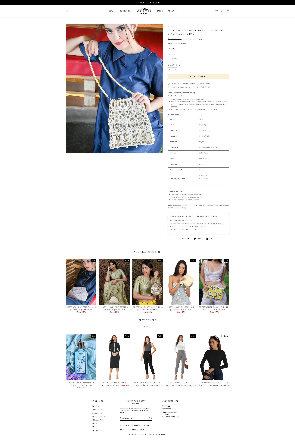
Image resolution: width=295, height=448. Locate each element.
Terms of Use (97, 410)
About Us (96, 406)
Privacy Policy (97, 413)
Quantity (174, 65)
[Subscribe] (150, 418)
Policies (98, 401)
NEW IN (112, 11)
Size (169, 54)
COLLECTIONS (126, 11)
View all (147, 327)
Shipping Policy (98, 420)
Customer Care (171, 401)
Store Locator (97, 430)
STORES (160, 11)
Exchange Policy (98, 416)
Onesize (174, 58)
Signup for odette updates (136, 402)
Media (94, 427)
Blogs (94, 423)
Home (170, 26)
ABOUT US (172, 11)
